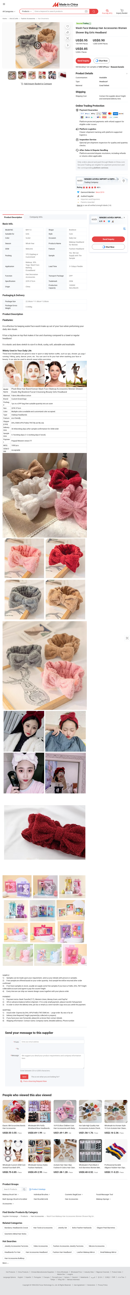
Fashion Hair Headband (62, 1252)
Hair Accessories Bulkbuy (14, 1258)
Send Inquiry (83, 60)
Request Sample (117, 67)
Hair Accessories (71, 1199)
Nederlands (84, 1277)
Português (37, 1277)
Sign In (79, 205)
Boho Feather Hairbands (82, 1227)
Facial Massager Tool (104, 1194)
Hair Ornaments (43, 18)
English (20, 1277)
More (5, 1263)
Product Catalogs (38, 1189)
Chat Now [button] (103, 60)
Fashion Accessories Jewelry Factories (68, 1246)
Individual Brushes (41, 1194)
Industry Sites (89, 1272)
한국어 (100, 1277)
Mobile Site (61, 1274)
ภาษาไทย (121, 1277)
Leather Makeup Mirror (86, 1252)
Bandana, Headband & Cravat (16, 1227)
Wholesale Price (76, 1272)
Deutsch (75, 1277)
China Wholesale (62, 1272)
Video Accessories (41, 1246)
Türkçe (52, 1279)
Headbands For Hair (12, 1252)
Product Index (116, 1272)
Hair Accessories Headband (36, 1252)
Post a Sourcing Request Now (33, 1081)
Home (5, 18)
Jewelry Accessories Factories (16, 1246)
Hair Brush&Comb (41, 1199)
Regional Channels (102, 1272)
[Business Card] (124, 228)
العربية (93, 1277)
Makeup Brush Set (10, 1194)
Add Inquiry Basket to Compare (38, 83)
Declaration (91, 1285)
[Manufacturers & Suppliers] (65, 4)
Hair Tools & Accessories (43, 1227)
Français (47, 1277)
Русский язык (57, 1277)
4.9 (101, 221)
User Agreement (79, 1285)
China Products (23, 1272)
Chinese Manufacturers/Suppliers (42, 1272)
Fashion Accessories (28, 18)
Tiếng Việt (61, 1279)
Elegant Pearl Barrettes (106, 1227)
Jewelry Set (62, 1227)
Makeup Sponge (102, 1199)
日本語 (107, 1277)
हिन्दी (113, 1277)
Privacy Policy (103, 1285)
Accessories (7, 1203)
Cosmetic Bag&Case (73, 1194)
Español (28, 1277)
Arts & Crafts (14, 18)
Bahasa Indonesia (73, 1279)
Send (24, 1076)
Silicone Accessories (96, 1246)
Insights (70, 1274)
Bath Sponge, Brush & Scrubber (15, 1199)
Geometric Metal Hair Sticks (15, 1234)
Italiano (67, 1277)
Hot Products (10, 1272)
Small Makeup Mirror (108, 1252)
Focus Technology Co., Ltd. (48, 1285)
